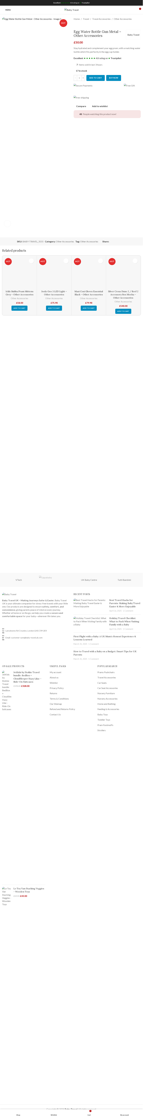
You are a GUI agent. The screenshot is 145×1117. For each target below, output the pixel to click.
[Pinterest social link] (117, 241)
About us (54, 677)
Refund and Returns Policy (62, 709)
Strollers (101, 730)
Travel (86, 19)
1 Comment (128, 611)
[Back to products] (78, 25)
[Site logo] (71, 9)
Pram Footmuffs (105, 725)
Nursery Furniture (106, 693)
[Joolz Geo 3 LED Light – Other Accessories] (54, 363)
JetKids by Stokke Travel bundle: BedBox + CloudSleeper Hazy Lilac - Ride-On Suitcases (27, 677)
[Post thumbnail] (90, 605)
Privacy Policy (57, 688)
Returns (53, 693)
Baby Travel (133, 34)
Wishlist (54, 682)
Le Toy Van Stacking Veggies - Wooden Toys (28, 890)
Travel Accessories (101, 19)
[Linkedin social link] (121, 241)
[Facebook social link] (110, 241)
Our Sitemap (56, 703)
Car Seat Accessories (107, 688)
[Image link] (9, 594)
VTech (19, 579)
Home (77, 19)
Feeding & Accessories (108, 709)
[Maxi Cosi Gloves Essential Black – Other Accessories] (89, 363)
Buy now (113, 78)
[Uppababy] (53, 580)
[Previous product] (75, 25)
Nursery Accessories (107, 698)
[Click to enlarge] (7, 223)
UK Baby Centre (89, 579)
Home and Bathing (106, 703)
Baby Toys (102, 714)
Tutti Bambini (124, 579)
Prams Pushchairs (106, 672)
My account (55, 672)
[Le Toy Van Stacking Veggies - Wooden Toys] (6, 993)
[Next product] (82, 25)
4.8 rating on (71, 3)
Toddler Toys (103, 719)
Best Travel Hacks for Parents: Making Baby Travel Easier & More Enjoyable (124, 603)
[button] (19, 488)
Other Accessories (123, 19)
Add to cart (95, 78)
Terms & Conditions (59, 698)
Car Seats (102, 682)
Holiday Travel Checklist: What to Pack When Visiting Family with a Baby (124, 621)
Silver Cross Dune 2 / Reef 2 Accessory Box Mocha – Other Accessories (123, 474)
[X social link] (114, 241)
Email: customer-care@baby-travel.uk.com (24, 637)
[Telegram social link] (124, 241)
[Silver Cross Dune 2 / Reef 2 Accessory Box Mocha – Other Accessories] (123, 363)
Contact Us (55, 714)
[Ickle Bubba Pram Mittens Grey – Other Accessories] (19, 363)
